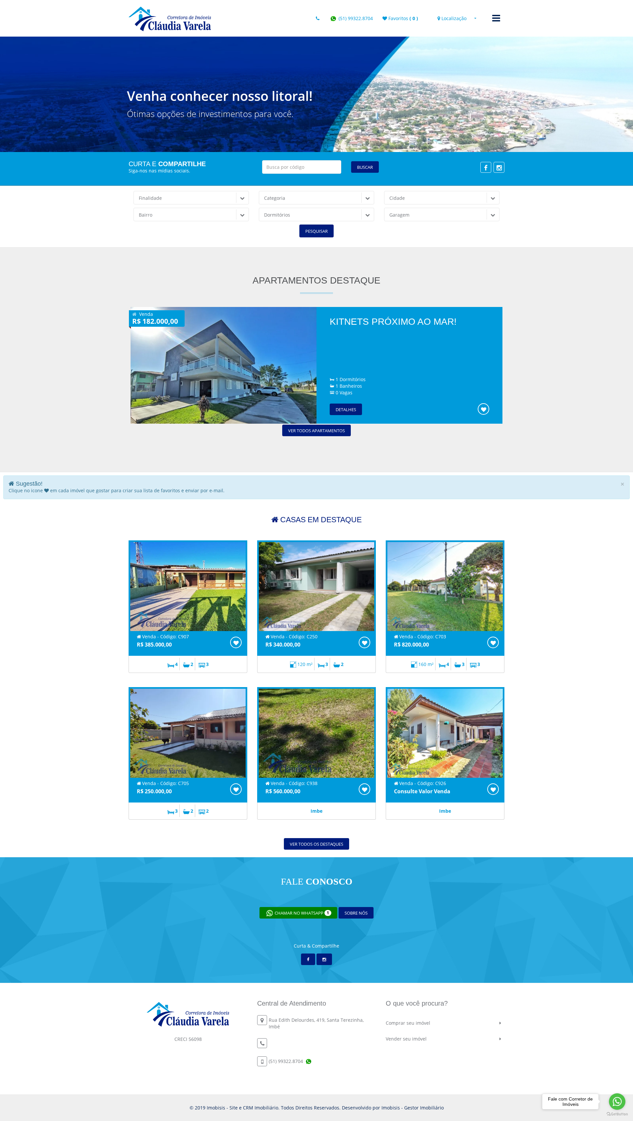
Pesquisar (316, 231)
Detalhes (346, 409)
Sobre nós (356, 913)
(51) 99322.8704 (355, 18)
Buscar (365, 167)
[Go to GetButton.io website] (617, 1114)
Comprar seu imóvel (408, 1023)
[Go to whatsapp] (617, 1101)
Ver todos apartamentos (316, 431)
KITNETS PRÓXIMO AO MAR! (393, 322)
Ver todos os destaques (316, 844)
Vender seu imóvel (406, 1039)
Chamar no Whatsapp (301, 913)
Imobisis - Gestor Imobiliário (412, 1108)
